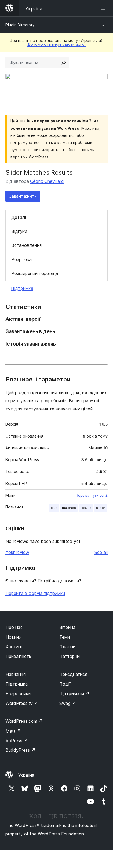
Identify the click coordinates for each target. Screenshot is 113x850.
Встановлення (26, 245)
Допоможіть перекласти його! (56, 44)
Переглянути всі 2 (91, 495)
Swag (67, 703)
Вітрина (67, 627)
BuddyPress (20, 750)
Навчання (15, 674)
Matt (13, 731)
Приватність (18, 656)
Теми (64, 637)
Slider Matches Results (39, 172)
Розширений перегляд (34, 273)
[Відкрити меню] (104, 8)
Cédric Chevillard (47, 181)
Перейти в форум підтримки (35, 593)
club (54, 508)
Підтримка (22, 288)
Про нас (14, 627)
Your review (17, 552)
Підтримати (74, 693)
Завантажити (23, 196)
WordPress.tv (21, 703)
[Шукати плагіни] (63, 62)
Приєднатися (73, 674)
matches (69, 508)
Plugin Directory (20, 24)
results (86, 508)
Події (65, 684)
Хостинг (14, 646)
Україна (26, 775)
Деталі (18, 217)
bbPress (16, 740)
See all (101, 552)
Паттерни (69, 656)
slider (100, 508)
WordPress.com (24, 721)
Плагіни (67, 646)
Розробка (21, 259)
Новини (13, 637)
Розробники (18, 693)
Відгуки (19, 231)
